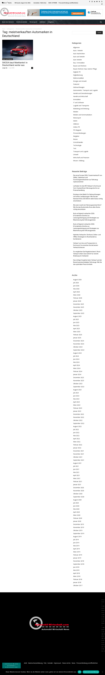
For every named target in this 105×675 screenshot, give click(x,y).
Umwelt (75, 154)
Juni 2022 (76, 432)
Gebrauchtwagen (78, 87)
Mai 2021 (76, 472)
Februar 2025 (77, 335)
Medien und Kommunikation (82, 115)
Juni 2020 (76, 506)
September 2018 (78, 564)
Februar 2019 (77, 555)
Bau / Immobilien (79, 63)
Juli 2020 (76, 503)
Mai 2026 (76, 289)
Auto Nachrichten (79, 54)
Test (74, 148)
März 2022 (76, 442)
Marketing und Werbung (81, 109)
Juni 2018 (76, 567)
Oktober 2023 (77, 384)
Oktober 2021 (77, 457)
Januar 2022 (77, 448)
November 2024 (78, 344)
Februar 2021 (77, 481)
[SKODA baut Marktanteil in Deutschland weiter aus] (17, 50)
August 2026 (77, 280)
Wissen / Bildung (78, 161)
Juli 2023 (76, 393)
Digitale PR (76, 72)
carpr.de (4, 68)
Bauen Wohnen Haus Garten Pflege (85, 69)
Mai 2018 (76, 570)
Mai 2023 (76, 399)
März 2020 (76, 515)
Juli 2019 (76, 540)
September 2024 (78, 350)
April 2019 (76, 549)
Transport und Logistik (80, 151)
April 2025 (76, 328)
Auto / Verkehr (78, 50)
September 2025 (78, 313)
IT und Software (78, 102)
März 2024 (76, 368)
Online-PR (76, 127)
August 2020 (77, 500)
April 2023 (76, 402)
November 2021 (78, 454)
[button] (100, 22)
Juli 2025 (76, 319)
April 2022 (76, 439)
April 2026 (76, 292)
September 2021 (78, 460)
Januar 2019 (77, 558)
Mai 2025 (76, 325)
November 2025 (78, 307)
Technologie (77, 145)
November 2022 (78, 417)
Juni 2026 (76, 286)
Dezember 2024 (78, 341)
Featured (76, 84)
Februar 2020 (77, 518)
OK (80, 672)
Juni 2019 (76, 543)
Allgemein (76, 47)
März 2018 (76, 576)
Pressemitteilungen (79, 133)
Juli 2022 (76, 429)
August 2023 (77, 390)
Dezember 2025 (78, 304)
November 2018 (78, 561)
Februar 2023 (77, 408)
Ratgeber (76, 136)
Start (3, 29)
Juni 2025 (76, 322)
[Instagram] (92, 1)
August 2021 (77, 463)
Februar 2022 (77, 445)
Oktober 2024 (77, 347)
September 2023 (78, 387)
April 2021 (76, 475)
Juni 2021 (76, 469)
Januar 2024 (77, 374)
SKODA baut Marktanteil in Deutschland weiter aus (14, 63)
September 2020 (78, 497)
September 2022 (78, 423)
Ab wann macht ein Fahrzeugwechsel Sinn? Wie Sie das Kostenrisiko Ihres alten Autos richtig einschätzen (87, 207)
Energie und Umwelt (80, 81)
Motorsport (77, 118)
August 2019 (77, 536)
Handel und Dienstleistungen (82, 93)
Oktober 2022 (77, 420)
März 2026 (76, 295)
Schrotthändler (78, 142)
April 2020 (76, 512)
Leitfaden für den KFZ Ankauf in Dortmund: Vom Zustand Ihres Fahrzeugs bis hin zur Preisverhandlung (87, 188)
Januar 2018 (77, 582)
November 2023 (78, 380)
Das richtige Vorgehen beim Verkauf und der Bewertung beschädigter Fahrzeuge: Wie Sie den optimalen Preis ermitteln (87, 262)
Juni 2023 (76, 396)
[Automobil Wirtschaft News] (50, 624)
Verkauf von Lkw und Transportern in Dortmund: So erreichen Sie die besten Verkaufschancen (85, 245)
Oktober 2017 (77, 585)
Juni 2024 (76, 359)
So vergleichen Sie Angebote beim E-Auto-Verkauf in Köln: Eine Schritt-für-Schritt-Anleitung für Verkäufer (87, 254)
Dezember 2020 (78, 488)
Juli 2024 (76, 356)
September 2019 (78, 533)
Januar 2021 (77, 484)
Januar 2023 (77, 411)
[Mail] (97, 1)
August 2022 (77, 426)
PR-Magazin (77, 130)
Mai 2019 (76, 546)
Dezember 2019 (78, 524)
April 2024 (76, 365)
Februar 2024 (77, 371)
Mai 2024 (76, 362)
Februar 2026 (77, 298)
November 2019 (78, 527)
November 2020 (78, 491)
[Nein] (102, 672)
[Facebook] (89, 1)
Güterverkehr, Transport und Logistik (85, 90)
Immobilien (77, 99)
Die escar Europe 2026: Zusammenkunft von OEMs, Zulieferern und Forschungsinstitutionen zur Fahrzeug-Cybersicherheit (87, 179)
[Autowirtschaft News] (13, 13)
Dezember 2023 (78, 377)
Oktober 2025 (77, 310)
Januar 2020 (77, 521)
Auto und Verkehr (7, 59)
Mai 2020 (76, 509)
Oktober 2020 (77, 494)
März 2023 (76, 405)
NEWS (75, 121)
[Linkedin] (94, 1)
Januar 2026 (77, 301)
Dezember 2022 (78, 414)
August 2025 (77, 316)
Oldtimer (76, 124)
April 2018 (76, 573)
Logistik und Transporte (81, 106)
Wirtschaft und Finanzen (81, 158)
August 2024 (77, 353)
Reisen (75, 139)
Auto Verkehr (77, 60)
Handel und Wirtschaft (80, 96)
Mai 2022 (76, 436)
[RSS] (99, 1)
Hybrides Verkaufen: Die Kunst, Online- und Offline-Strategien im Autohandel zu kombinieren (87, 237)
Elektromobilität (78, 78)
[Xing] (102, 4)
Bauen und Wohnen (79, 66)
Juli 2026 (76, 283)
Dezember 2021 (78, 451)
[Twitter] (102, 1)
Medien (75, 112)
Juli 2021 (76, 466)
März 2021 (76, 478)
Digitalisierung (78, 75)
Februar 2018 (77, 579)
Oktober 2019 (77, 530)
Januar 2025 (77, 338)
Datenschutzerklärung (91, 672)
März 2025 (76, 332)
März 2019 (76, 552)
